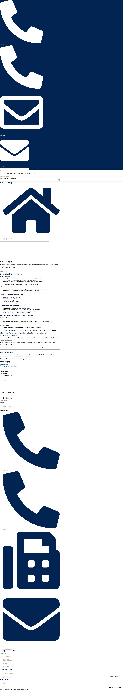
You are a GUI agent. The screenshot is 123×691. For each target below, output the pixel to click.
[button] (59, 180)
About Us (10, 173)
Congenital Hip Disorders (6, 369)
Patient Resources (27, 173)
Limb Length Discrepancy (6, 375)
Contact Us (35, 173)
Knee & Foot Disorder (5, 371)
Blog (31, 173)
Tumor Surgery (4, 380)
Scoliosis (3, 377)
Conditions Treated (20, 173)
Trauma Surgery (4, 373)
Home (8, 173)
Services (14, 173)
